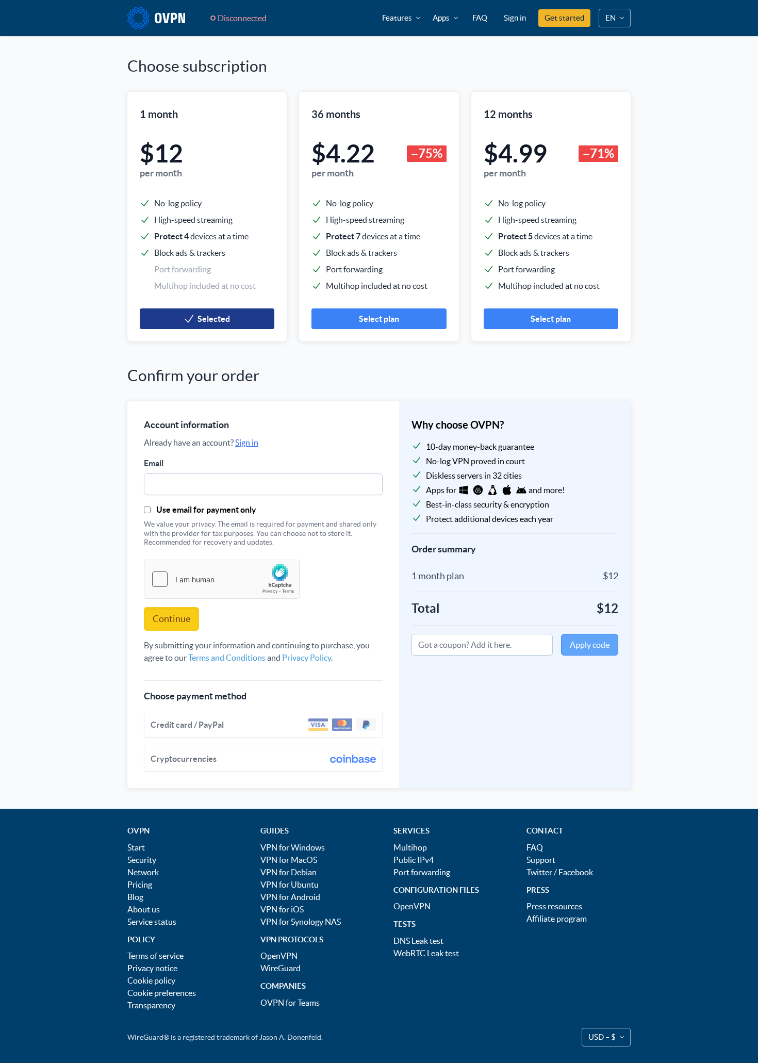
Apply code (589, 644)
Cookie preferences (161, 992)
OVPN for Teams (290, 1002)
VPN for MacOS (288, 859)
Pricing (139, 884)
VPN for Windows (292, 847)
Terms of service (155, 955)
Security (141, 859)
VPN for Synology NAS (300, 921)
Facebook (575, 872)
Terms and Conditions (227, 657)
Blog (135, 897)
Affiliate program (556, 918)
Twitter (539, 872)
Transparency (151, 1005)
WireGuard (280, 968)
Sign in (515, 17)
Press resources (554, 906)
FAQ (479, 17)
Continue (171, 618)
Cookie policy (151, 980)
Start (136, 847)
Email (153, 463)
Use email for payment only (206, 509)
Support (540, 859)
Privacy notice (152, 968)
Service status (151, 921)
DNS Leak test (418, 940)
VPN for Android (290, 897)
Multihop (410, 847)
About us (143, 909)
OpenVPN (279, 955)
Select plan (379, 318)
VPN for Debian (288, 872)
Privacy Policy (306, 657)
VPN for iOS (282, 909)
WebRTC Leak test (426, 953)
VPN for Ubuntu (289, 884)
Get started (564, 17)
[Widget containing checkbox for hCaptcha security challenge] (222, 579)
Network (143, 872)
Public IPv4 (413, 859)
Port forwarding (421, 872)
